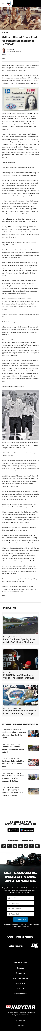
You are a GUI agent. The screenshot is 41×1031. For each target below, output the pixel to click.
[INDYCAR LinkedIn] (37, 846)
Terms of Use (20, 1025)
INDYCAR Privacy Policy (21, 926)
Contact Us (20, 973)
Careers (20, 968)
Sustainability (20, 994)
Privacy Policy (20, 1020)
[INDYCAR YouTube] (20, 846)
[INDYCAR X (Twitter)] (9, 846)
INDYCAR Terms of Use (29, 924)
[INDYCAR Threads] (31, 846)
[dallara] (16, 946)
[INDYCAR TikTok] (26, 846)
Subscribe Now (20, 919)
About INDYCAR (20, 963)
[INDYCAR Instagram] (3, 846)
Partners (20, 988)
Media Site (20, 983)
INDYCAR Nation (20, 978)
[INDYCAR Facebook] (15, 846)
